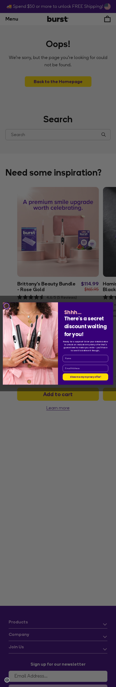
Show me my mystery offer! (85, 376)
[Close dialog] (6, 305)
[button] (7, 680)
